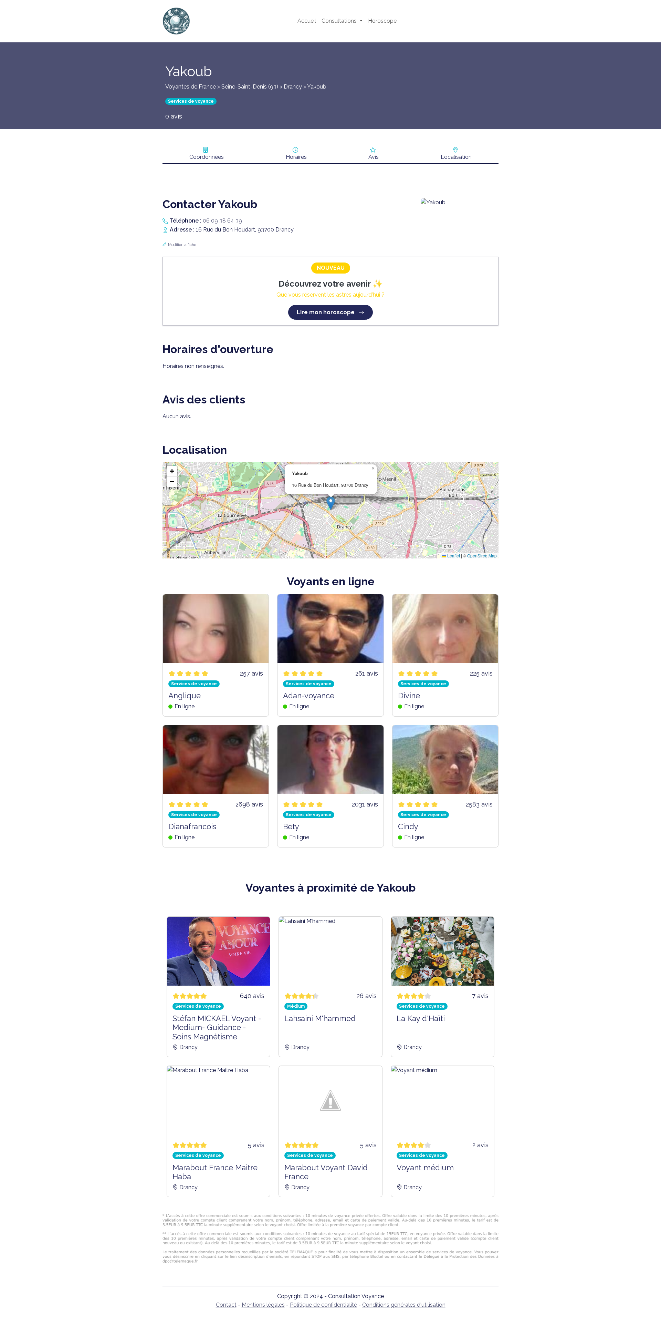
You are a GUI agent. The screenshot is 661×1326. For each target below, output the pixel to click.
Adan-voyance (308, 695)
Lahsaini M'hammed (320, 1018)
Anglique (184, 695)
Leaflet (453, 555)
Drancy (293, 86)
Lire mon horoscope (326, 312)
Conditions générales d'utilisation (403, 1305)
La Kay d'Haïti (421, 1018)
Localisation (456, 157)
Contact (226, 1305)
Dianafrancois (192, 826)
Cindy (408, 826)
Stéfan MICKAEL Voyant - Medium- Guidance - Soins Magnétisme (216, 1027)
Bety (291, 826)
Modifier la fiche (182, 245)
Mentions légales (263, 1305)
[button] (330, 503)
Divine (409, 695)
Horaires (296, 157)
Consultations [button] (340, 21)
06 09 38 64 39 (222, 220)
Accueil (306, 21)
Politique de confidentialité (323, 1305)
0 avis (173, 116)
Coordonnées (206, 157)
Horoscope (382, 21)
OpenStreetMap (482, 555)
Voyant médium (425, 1167)
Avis (373, 157)
